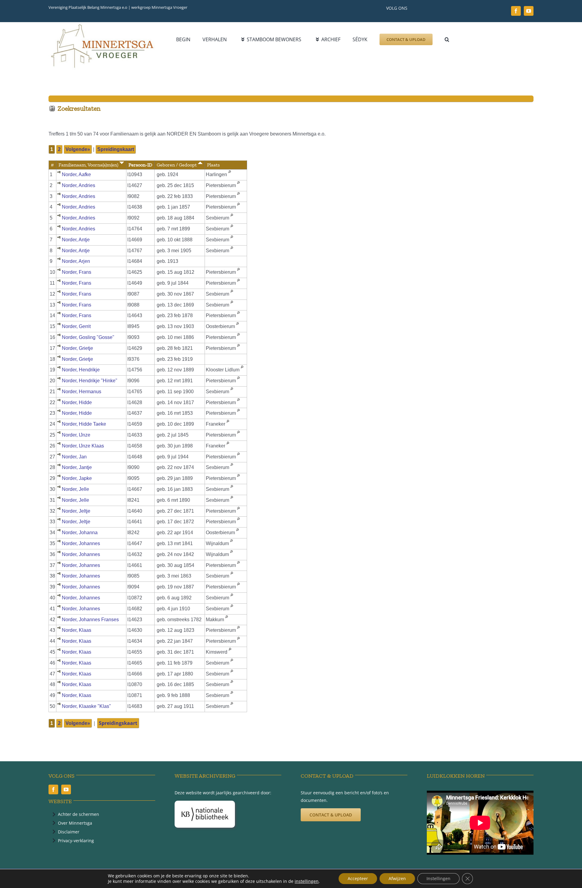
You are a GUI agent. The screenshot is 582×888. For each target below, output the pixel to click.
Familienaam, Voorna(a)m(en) (89, 165)
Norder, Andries (78, 185)
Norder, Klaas (76, 630)
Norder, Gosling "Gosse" (88, 337)
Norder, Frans (76, 272)
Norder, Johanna (80, 532)
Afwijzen (397, 878)
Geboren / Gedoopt (177, 165)
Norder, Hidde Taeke (84, 424)
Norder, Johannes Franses (90, 619)
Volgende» (77, 149)
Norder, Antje (76, 239)
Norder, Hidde (77, 402)
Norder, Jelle (75, 489)
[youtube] (529, 11)
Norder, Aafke (76, 174)
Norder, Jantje (77, 467)
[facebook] (516, 11)
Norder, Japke (77, 478)
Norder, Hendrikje (81, 369)
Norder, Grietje (77, 348)
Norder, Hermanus (81, 391)
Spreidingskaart (115, 149)
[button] (447, 39)
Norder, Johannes (81, 543)
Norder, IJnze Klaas (83, 445)
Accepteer (358, 878)
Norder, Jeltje (76, 511)
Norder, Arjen (76, 261)
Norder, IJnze (76, 434)
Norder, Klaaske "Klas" (86, 706)
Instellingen (438, 878)
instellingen (307, 881)
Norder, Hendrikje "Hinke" (89, 380)
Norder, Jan (74, 456)
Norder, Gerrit (76, 326)
